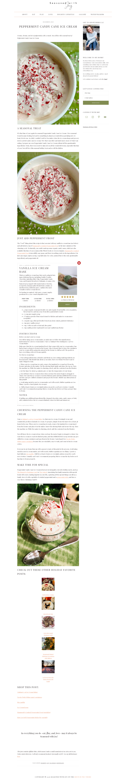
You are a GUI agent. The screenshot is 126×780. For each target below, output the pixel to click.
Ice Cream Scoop (22, 707)
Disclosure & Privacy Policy (90, 127)
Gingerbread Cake (48, 614)
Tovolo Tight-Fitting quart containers (29, 697)
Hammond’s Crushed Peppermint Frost (45, 246)
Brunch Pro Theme (82, 777)
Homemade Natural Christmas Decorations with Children (48, 656)
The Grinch (43, 472)
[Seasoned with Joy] (63, 8)
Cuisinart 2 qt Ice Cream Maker (27, 692)
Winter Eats (60, 763)
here (18, 756)
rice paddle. (30, 454)
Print (67, 304)
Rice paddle (21, 702)
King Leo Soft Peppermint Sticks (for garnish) (32, 717)
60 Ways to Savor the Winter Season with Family (48, 679)
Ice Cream (53, 763)
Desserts (43, 763)
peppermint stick (62, 477)
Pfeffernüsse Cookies (48, 595)
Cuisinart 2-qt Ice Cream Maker (32, 419)
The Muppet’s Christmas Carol (27, 472)
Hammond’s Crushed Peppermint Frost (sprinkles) (33, 712)
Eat (48, 763)
